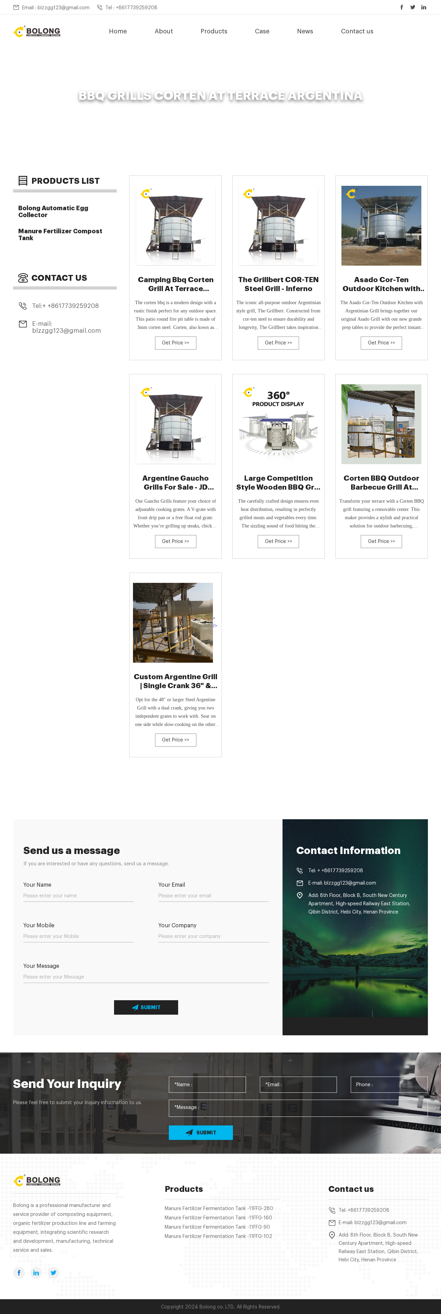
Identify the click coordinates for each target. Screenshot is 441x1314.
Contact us (357, 31)
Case (262, 31)
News (305, 31)
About (164, 31)
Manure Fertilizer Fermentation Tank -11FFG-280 (219, 1208)
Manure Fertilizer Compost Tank (60, 234)
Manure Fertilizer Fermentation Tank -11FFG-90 (217, 1227)
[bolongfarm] (36, 31)
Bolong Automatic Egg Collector (53, 211)
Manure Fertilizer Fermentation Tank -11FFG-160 (218, 1218)
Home (118, 31)
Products (214, 31)
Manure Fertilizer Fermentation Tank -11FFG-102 (218, 1236)
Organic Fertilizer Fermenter (192, 108)
